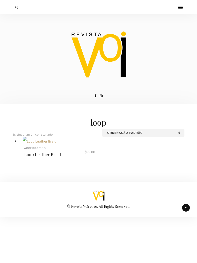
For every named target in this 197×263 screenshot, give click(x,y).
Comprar (81, 139)
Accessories (35, 148)
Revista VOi (80, 206)
